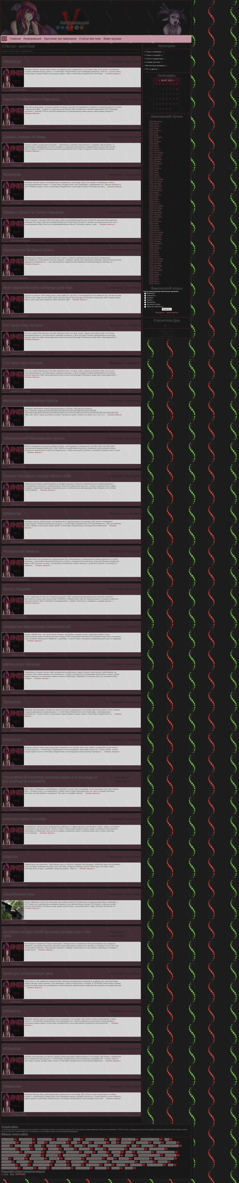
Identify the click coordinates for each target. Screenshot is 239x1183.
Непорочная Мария (141, 1158)
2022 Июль (154, 175)
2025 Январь (155, 241)
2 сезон (112, 1139)
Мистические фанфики (155, 66)
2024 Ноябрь (155, 237)
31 (170, 109)
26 (177, 104)
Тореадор (5, 1146)
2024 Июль (154, 228)
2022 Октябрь (155, 181)
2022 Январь (155, 161)
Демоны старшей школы (94, 1139)
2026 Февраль (155, 270)
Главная (15, 38)
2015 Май (153, 133)
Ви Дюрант (116, 1152)
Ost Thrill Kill (6, 1162)
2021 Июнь (154, 146)
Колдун (85, 1142)
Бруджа (37, 1146)
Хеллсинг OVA (136, 1165)
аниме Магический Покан (164, 1158)
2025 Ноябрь (155, 263)
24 (170, 104)
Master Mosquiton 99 (116, 1149)
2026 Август (154, 283)
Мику (170, 1165)
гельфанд (88, 1152)
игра (113, 1142)
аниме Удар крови (8, 1142)
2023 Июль (154, 201)
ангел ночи (76, 1165)
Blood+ (128, 1152)
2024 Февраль (155, 217)
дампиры (128, 1168)
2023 (12, 51)
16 (166, 99)
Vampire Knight (147, 1146)
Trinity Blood (68, 1149)
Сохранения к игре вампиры (149, 1155)
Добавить (28, 51)
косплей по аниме (82, 1168)
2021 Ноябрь (155, 157)
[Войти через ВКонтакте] (62, 27)
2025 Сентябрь (156, 259)
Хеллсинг (115, 1168)
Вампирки (151, 293)
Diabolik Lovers (100, 1142)
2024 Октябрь (155, 234)
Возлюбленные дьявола (165, 1152)
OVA (166, 1139)
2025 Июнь (154, 252)
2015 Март (154, 128)
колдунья (42, 1168)
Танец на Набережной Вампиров (13, 1155)
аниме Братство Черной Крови (74, 1155)
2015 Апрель (155, 130)
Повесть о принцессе (41, 1165)
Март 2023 (166, 80)
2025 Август (154, 257)
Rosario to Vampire (53, 1152)
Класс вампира (7, 1139)
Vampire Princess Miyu (32, 1152)
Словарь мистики (153, 62)
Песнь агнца (28, 1168)
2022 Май (153, 170)
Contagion (99, 1149)
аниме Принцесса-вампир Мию (115, 1146)
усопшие (39, 1149)
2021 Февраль (155, 137)
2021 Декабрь (155, 159)
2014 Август (154, 126)
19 (177, 99)
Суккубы (150, 298)
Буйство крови (52, 1155)
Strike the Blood (142, 1142)
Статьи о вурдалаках (154, 59)
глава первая (84, 1149)
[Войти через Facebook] (67, 27)
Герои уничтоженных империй (123, 1162)
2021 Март (154, 139)
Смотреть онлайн (128, 1139)
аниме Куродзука (8, 1165)
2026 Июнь (154, 279)
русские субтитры (44, 1139)
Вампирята (151, 296)
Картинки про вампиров (60, 38)
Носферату (163, 1162)
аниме (74, 1142)
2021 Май (153, 144)
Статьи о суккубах (153, 55)
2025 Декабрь (155, 266)
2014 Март (154, 124)
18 (173, 99)
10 (170, 94)
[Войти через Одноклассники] (82, 27)
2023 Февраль (155, 190)
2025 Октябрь (155, 261)
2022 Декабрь (155, 186)
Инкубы (150, 300)
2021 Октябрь (155, 155)
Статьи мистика (90, 38)
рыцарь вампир (77, 1162)
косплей (157, 1142)
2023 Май (153, 197)
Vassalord (78, 1146)
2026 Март (154, 272)
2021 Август (154, 150)
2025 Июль (154, 254)
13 (156, 99)
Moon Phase (61, 1162)
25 (173, 104)
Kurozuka (129, 1155)
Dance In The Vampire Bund (168, 1146)
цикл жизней (123, 1158)
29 (163, 109)
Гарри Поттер (19, 1158)
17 (170, 99)
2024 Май (153, 223)
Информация (32, 38)
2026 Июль (154, 281)
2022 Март (154, 166)
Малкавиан (25, 1149)
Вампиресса (171, 1142)
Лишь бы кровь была (155, 307)
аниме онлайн (62, 1139)
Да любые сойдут (154, 304)
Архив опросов (172, 313)
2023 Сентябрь (156, 206)
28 (160, 109)
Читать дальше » (113, 74)
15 (163, 99)
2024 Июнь (154, 226)
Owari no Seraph (72, 1152)
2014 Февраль (155, 121)
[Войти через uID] (58, 27)
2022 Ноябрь (155, 184)
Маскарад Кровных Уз (99, 1155)
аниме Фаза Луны (144, 1152)
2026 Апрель (155, 274)
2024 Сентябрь (156, 232)
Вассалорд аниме (8, 1149)
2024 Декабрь (155, 239)
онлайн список (60, 1165)
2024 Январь (155, 215)
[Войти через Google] (77, 27)
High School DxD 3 (36, 1158)
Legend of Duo (100, 1168)
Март (17, 51)
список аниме (170, 1155)
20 (156, 104)
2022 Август (154, 177)
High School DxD (92, 1165)
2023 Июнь (154, 199)
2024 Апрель (155, 221)
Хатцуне (24, 1165)
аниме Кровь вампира (42, 1162)
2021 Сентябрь (156, 153)
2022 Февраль (155, 164)
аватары (65, 1146)
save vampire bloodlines (10, 1152)
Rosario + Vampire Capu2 (60, 1168)
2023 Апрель (155, 195)
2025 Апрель (155, 248)
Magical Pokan (26, 1142)
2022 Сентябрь (156, 179)
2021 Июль (154, 148)
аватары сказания (21, 1146)
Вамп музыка (112, 38)
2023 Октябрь (155, 208)
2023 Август (154, 203)
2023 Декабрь (155, 212)
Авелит (110, 1158)
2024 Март (154, 219)
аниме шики (51, 1146)
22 (163, 104)
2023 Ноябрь (155, 210)
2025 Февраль (155, 243)
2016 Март (154, 135)
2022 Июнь (154, 172)
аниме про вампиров (9, 1168)
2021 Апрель (155, 141)
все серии (101, 1152)
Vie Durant (120, 1165)
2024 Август (154, 230)
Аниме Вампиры (21, 1131)
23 (166, 104)
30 (166, 109)
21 (160, 104)
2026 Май (153, 277)
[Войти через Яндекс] (72, 27)
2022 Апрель (155, 168)
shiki (133, 1146)
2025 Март (154, 246)
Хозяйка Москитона (156, 1149)
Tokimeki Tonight (146, 1162)
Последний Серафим (57, 1142)
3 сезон (4, 1158)
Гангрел (107, 1165)
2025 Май (153, 250)
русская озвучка (25, 1139)
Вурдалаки (151, 302)
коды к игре (36, 1155)
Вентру (116, 1155)
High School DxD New (72, 1158)
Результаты (160, 313)
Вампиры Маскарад (94, 1158)
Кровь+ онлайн (22, 1162)
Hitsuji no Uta (53, 1149)
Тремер (40, 1142)
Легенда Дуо (54, 1158)
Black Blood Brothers (155, 1165)
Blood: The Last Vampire (97, 1162)
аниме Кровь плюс (136, 1149)
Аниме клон (21, 1177)
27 (156, 109)
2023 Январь (155, 188)
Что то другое (151, 69)
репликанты (126, 1142)
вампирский (92, 1146)
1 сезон (76, 1139)
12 (177, 94)
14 (160, 99)
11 (173, 94)
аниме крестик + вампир (149, 1139)
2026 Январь (155, 268)
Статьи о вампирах (153, 52)
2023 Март (154, 192)
